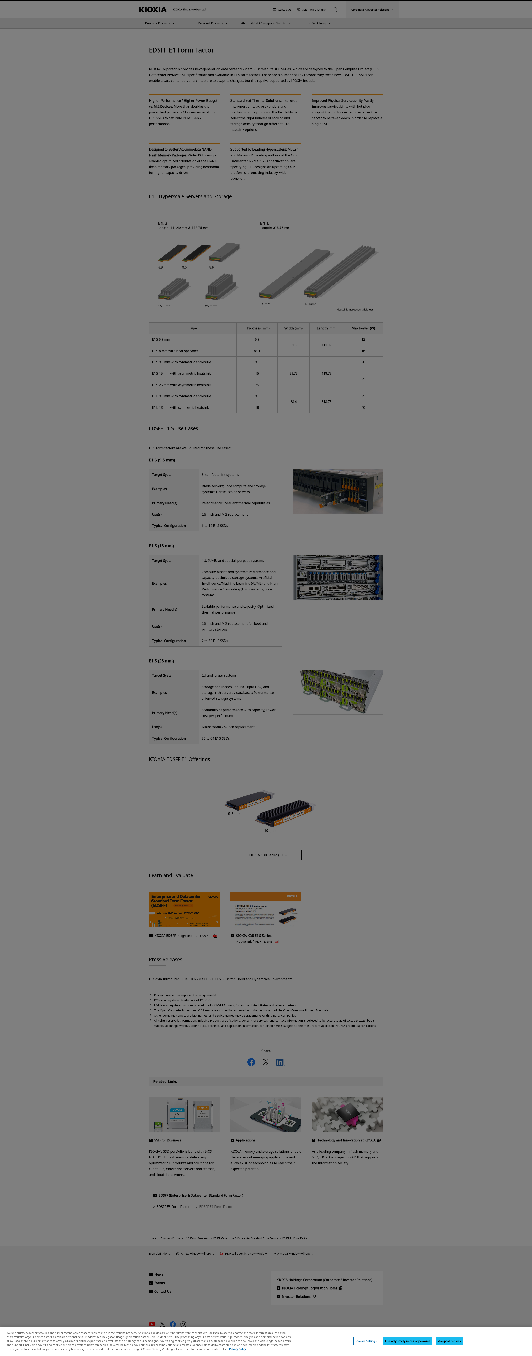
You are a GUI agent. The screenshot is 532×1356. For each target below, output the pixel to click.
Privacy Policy (237, 1349)
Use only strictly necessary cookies (407, 1341)
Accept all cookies (449, 1341)
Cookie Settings (366, 1341)
